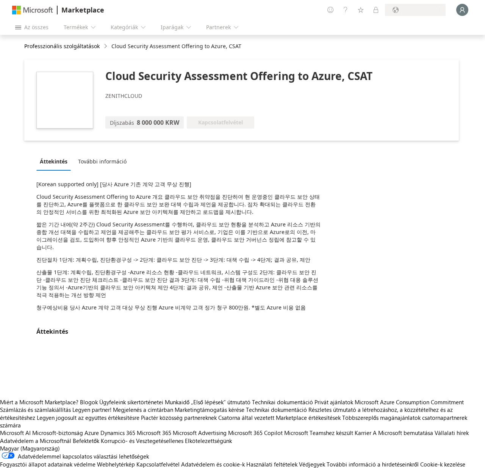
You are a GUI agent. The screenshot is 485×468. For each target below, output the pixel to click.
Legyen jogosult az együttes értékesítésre (88, 417)
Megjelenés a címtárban (143, 409)
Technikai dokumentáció (282, 402)
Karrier (363, 433)
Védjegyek (312, 464)
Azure (91, 433)
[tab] (55, 161)
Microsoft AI (15, 433)
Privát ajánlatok (333, 402)
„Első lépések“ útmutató (220, 402)
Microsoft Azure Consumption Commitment (409, 402)
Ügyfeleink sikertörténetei (131, 402)
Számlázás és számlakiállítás (35, 409)
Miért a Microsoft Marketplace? (39, 402)
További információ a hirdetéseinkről (373, 464)
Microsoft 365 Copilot (255, 433)
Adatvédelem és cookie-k (213, 464)
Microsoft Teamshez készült (318, 433)
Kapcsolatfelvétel (158, 464)
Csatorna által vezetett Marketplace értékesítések (279, 417)
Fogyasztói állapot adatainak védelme (47, 464)
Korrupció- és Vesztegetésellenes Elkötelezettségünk (166, 440)
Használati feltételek (271, 464)
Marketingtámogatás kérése (209, 409)
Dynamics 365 (117, 433)
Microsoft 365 (154, 433)
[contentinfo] (106, 46)
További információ (102, 161)
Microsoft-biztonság (57, 433)
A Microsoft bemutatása (403, 433)
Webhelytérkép (116, 464)
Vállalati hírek (452, 433)
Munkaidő (177, 402)
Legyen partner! (91, 409)
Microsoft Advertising (200, 433)
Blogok (89, 402)
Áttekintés (53, 161)
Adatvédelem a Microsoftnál (35, 440)
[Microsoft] (32, 10)
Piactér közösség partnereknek (179, 417)
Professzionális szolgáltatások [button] (62, 46)
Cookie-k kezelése (442, 464)
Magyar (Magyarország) (30, 448)
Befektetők (86, 440)
